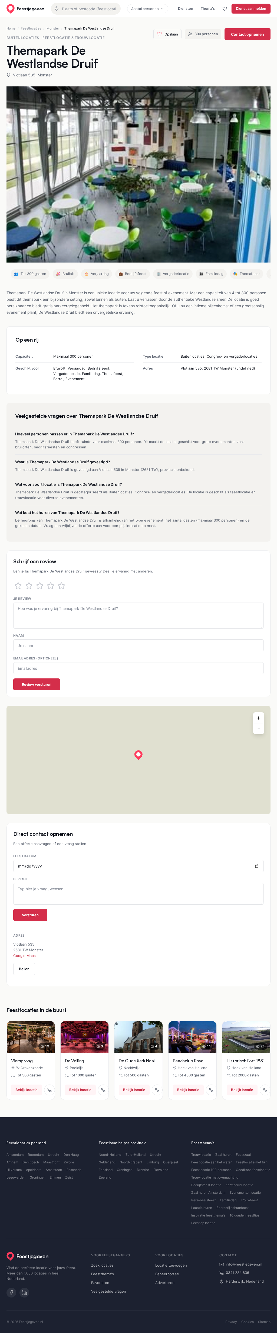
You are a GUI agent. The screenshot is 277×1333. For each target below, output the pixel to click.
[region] (138, 760)
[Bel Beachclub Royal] (211, 1090)
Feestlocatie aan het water (211, 1162)
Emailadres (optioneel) (35, 658)
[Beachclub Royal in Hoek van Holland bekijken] (192, 1037)
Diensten (185, 8)
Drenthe (143, 1170)
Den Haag (71, 1155)
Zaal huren (223, 1155)
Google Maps (24, 955)
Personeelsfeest (203, 1200)
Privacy (231, 1322)
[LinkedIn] (24, 1293)
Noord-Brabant (131, 1162)
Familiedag (228, 1200)
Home (10, 28)
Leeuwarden (15, 1177)
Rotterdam (36, 1155)
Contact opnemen (247, 34)
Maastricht (51, 1162)
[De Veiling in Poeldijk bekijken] (84, 1037)
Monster (53, 28)
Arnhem (12, 1162)
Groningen (37, 1177)
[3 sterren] (40, 586)
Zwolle (69, 1162)
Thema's (208, 8)
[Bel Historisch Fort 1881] (265, 1090)
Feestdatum (25, 856)
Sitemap (264, 1322)
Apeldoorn (33, 1170)
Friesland (106, 1170)
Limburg (153, 1162)
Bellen (24, 969)
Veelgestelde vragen (108, 1291)
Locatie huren (201, 1208)
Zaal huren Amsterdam (208, 1192)
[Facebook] (11, 1293)
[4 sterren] (50, 586)
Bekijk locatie (26, 1090)
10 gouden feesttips (244, 1215)
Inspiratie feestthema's (208, 1215)
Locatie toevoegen (171, 1265)
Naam (18, 635)
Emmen (55, 1177)
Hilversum (14, 1170)
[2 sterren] (29, 586)
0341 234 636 (237, 1272)
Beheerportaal (167, 1274)
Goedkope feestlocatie (253, 1170)
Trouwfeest (249, 1200)
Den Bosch (30, 1162)
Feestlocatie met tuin (252, 1162)
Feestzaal (243, 1155)
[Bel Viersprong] (49, 1090)
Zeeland (105, 1177)
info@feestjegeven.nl (244, 1264)
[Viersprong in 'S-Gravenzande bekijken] (31, 1037)
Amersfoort (54, 1170)
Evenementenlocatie (245, 1192)
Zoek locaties (102, 1265)
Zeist (69, 1177)
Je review (22, 599)
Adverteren (164, 1282)
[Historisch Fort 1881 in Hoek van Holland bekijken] (246, 1037)
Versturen (30, 915)
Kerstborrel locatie (239, 1185)
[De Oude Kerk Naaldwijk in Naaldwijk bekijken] (138, 1037)
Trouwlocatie (201, 1155)
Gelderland (107, 1162)
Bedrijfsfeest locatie (206, 1185)
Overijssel (170, 1162)
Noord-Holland (110, 1155)
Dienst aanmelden (251, 8)
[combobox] (86, 9)
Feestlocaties (31, 28)
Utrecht (53, 1155)
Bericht (20, 879)
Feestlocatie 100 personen (211, 1170)
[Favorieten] (224, 8)
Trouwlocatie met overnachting (214, 1177)
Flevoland (160, 1170)
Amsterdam (15, 1155)
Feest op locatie (203, 1223)
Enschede (74, 1170)
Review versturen (36, 684)
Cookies (247, 1322)
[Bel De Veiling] (103, 1090)
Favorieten (100, 1282)
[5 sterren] (61, 586)
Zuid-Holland (136, 1155)
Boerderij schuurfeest (232, 1208)
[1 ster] (18, 586)
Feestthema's (102, 1274)
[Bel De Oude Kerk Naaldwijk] (157, 1090)
